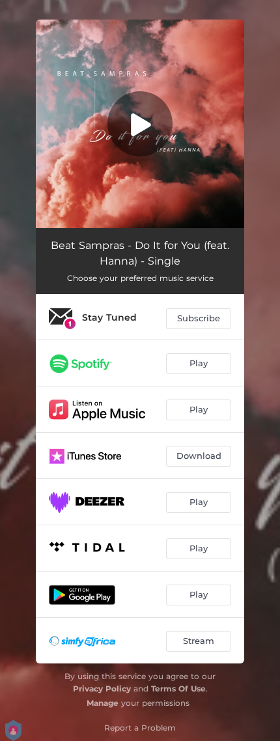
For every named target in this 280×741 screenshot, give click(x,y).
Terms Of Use (178, 688)
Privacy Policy (102, 688)
